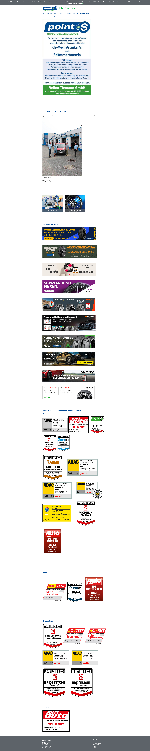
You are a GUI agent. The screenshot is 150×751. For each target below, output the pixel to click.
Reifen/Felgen (62, 13)
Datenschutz (96, 744)
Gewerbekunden (76, 13)
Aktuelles (82, 13)
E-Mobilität (69, 13)
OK (82, 3)
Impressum (96, 740)
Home (44, 13)
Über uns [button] (49, 13)
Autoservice (55, 13)
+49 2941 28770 (48, 746)
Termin (87, 13)
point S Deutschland (97, 743)
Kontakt (95, 739)
